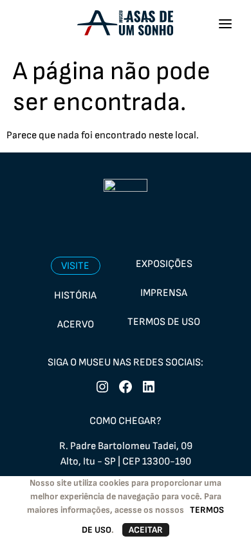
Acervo (75, 324)
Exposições (164, 264)
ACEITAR (146, 529)
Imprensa (163, 293)
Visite (75, 266)
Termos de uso (163, 322)
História (75, 296)
